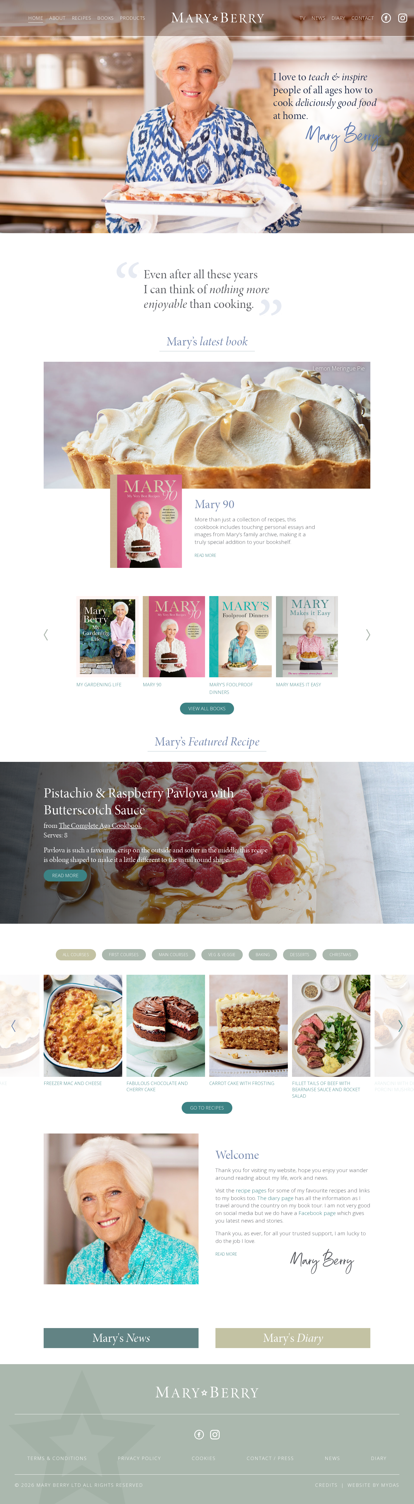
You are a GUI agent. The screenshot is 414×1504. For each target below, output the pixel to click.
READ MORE (205, 555)
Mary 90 (152, 685)
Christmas (340, 954)
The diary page (275, 1198)
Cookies (204, 1458)
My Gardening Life (98, 685)
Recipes (81, 18)
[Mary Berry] (217, 17)
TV (302, 18)
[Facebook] (386, 18)
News (318, 18)
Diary (338, 18)
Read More (65, 875)
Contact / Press (270, 1458)
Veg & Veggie (222, 954)
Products (132, 18)
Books (105, 18)
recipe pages (251, 1190)
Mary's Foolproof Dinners (231, 688)
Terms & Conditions (57, 1458)
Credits (326, 1485)
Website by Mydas (373, 1485)
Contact (362, 18)
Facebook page (317, 1213)
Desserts (300, 954)
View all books (207, 708)
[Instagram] (402, 18)
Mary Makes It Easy (298, 685)
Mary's (121, 1338)
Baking (263, 954)
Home (35, 18)
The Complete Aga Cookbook (100, 825)
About (57, 18)
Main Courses (173, 954)
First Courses (124, 954)
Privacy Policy (139, 1458)
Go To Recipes (207, 1107)
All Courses (76, 954)
